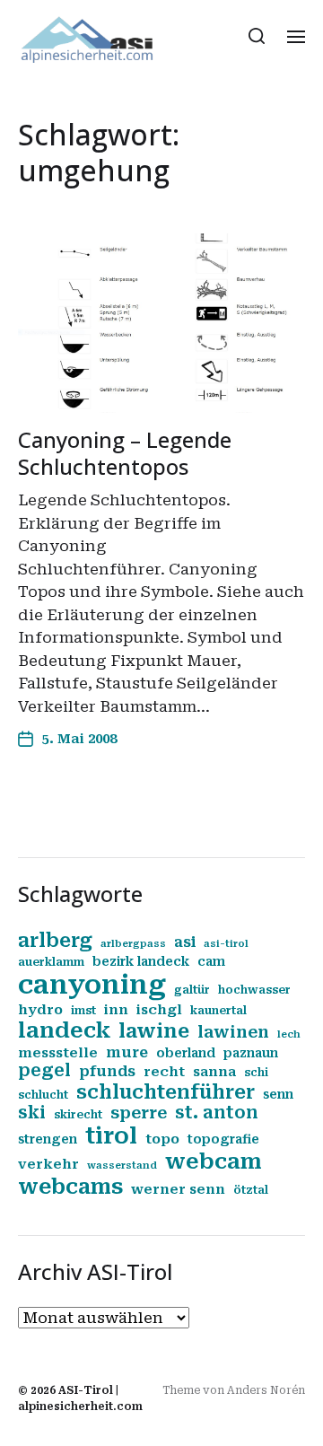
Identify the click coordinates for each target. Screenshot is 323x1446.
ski (32, 1113)
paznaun (250, 1053)
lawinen (233, 1031)
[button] (257, 36)
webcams (70, 1186)
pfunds (107, 1071)
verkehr (48, 1164)
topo (162, 1139)
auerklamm (51, 962)
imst (83, 1010)
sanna (214, 1072)
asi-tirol (226, 944)
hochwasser (254, 990)
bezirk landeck (140, 961)
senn (278, 1094)
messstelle (58, 1053)
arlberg (55, 940)
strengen (47, 1139)
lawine (153, 1031)
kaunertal (218, 1010)
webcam (213, 1161)
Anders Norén (266, 1390)
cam (211, 961)
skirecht (78, 1115)
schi (256, 1072)
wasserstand (122, 1165)
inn (116, 1010)
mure (127, 1052)
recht (164, 1072)
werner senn (178, 1189)
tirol (111, 1136)
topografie (223, 1139)
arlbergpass (133, 944)
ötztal (250, 1190)
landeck (64, 1030)
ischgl (159, 1010)
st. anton (216, 1113)
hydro (40, 1010)
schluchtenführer (165, 1092)
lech (289, 1034)
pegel (44, 1071)
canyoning (92, 984)
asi (185, 942)
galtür (192, 990)
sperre (138, 1112)
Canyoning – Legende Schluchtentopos (124, 453)
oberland (185, 1053)
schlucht (43, 1095)
